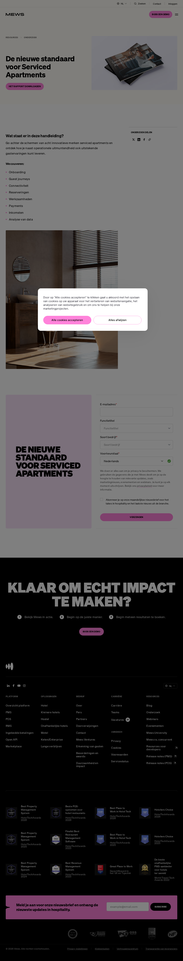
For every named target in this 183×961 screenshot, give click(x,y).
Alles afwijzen (117, 320)
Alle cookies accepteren (67, 320)
